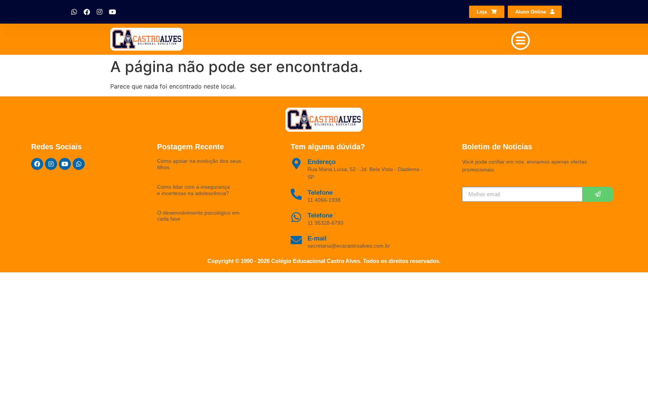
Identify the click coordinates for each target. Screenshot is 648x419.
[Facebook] (87, 12)
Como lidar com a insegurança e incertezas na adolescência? (193, 190)
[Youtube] (112, 12)
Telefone (320, 215)
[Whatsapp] (74, 12)
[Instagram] (99, 12)
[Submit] (598, 194)
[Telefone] (296, 217)
